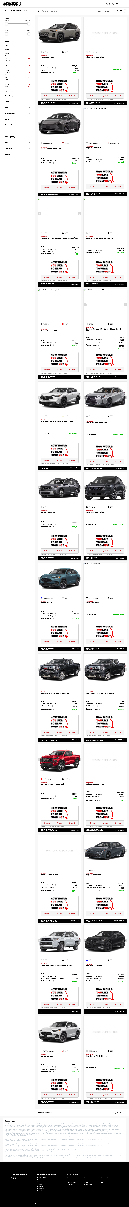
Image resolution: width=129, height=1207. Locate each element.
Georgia (42, 1182)
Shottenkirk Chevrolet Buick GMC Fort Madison (49, 739)
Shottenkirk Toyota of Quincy (94, 920)
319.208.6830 (118, 69)
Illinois (41, 1186)
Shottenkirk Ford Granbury (92, 558)
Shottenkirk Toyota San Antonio (49, 103)
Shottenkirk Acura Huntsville (47, 467)
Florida (41, 1188)
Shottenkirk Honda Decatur (47, 558)
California (42, 1177)
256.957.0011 (75, 558)
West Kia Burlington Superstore (93, 103)
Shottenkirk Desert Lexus (49, 194)
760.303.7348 (75, 194)
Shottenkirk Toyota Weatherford (93, 193)
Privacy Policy (27, 1140)
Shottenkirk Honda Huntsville (92, 1102)
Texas (41, 1180)
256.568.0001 (75, 649)
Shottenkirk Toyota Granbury (48, 284)
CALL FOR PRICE (91, 69)
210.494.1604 (75, 103)
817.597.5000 (120, 194)
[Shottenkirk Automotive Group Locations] (112, 3)
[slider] (6, 23)
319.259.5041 (75, 739)
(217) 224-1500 (119, 921)
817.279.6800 (75, 284)
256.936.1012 (119, 1068)
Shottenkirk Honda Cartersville (47, 648)
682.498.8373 (118, 524)
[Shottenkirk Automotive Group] (12, 4)
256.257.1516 (73, 434)
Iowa (41, 1184)
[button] (79, 32)
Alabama (42, 1191)
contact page (8, 1156)
